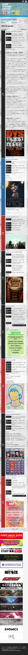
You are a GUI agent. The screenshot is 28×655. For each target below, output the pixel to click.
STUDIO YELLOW (17, 12)
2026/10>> (24, 29)
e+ (6, 379)
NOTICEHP (9, 357)
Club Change (4, 12)
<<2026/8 (3, 29)
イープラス (8, 177)
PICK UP (3, 23)
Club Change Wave (9, 12)
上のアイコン (5, 529)
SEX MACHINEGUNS (11, 475)
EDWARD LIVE (10, 156)
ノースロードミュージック (12, 212)
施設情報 (14, 23)
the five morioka (13, 12)
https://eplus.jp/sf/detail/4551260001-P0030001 (16, 446)
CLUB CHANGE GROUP (7, 6)
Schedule (8, 23)
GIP (7, 249)
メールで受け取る (19, 325)
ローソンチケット (10, 180)
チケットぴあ (9, 178)
